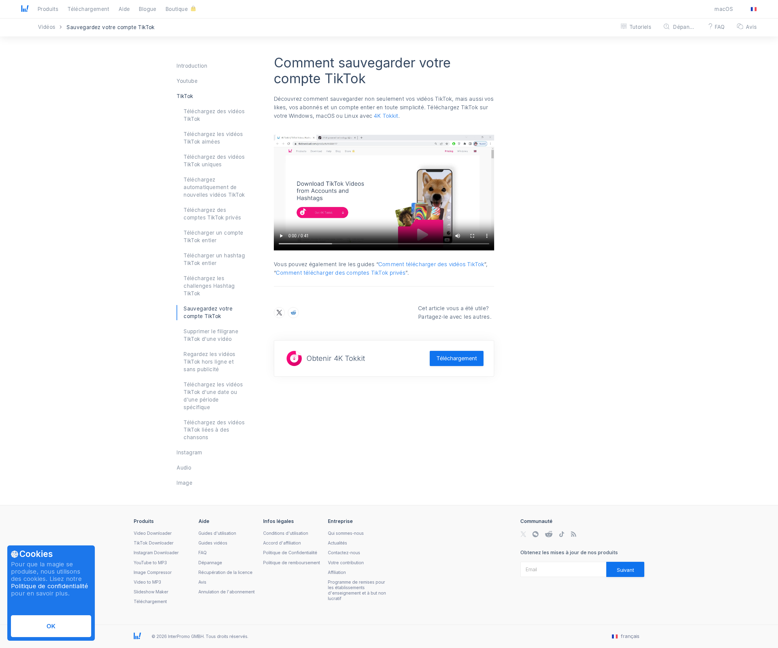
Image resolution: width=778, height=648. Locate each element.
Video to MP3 (147, 582)
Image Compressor (153, 572)
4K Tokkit (386, 116)
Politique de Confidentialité (290, 552)
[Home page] (25, 10)
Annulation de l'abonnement (226, 591)
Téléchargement (456, 358)
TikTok (185, 96)
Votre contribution (346, 562)
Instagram (189, 453)
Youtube (187, 81)
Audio (184, 468)
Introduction (192, 66)
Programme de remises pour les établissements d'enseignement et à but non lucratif (357, 590)
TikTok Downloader (154, 542)
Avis (202, 582)
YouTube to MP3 (150, 562)
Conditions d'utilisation (285, 533)
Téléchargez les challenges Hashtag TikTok (209, 286)
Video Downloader (153, 533)
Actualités (337, 542)
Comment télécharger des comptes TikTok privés (340, 273)
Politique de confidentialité (49, 586)
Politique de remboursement (291, 562)
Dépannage (210, 562)
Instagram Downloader (156, 552)
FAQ (202, 552)
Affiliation (337, 572)
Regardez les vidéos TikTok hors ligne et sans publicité (210, 361)
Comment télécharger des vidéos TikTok (431, 264)
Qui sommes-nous (346, 533)
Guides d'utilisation (217, 533)
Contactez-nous (344, 552)
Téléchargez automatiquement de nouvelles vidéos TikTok (214, 187)
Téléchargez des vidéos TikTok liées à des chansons (214, 430)
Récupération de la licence (225, 572)
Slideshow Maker (151, 591)
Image (184, 483)
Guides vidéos (212, 542)
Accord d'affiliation (282, 542)
